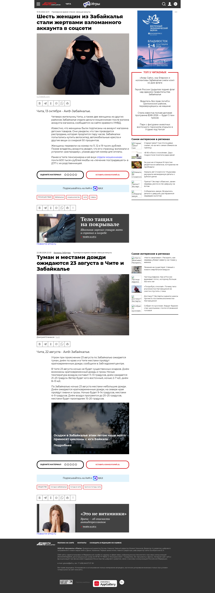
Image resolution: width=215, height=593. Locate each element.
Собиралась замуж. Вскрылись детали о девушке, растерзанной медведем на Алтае (159, 193)
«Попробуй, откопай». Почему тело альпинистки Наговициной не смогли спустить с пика (160, 288)
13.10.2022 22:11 (43, 12)
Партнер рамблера (83, 582)
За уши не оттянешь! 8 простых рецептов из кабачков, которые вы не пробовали (161, 164)
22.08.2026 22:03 (44, 253)
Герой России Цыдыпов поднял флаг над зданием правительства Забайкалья (155, 92)
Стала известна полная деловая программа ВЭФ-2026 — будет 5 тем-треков (155, 115)
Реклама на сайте (65, 543)
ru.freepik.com (43, 96)
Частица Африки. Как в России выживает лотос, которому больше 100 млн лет (160, 279)
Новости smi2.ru (46, 243)
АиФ (58, 337)
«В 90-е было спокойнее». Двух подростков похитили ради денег (159, 154)
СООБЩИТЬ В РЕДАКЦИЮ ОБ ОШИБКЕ (106, 543)
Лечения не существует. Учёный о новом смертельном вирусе (159, 268)
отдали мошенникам (109, 157)
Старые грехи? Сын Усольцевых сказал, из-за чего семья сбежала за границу (160, 145)
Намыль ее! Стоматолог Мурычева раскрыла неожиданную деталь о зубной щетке (160, 174)
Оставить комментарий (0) (108, 175)
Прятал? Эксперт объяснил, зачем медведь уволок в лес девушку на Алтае (159, 183)
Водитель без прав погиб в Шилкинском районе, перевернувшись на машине (155, 103)
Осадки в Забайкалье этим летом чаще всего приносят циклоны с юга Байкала (90, 437)
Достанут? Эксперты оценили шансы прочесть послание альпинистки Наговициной (161, 298)
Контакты (81, 543)
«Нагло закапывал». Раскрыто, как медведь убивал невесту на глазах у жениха (160, 259)
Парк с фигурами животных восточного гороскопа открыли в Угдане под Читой (155, 127)
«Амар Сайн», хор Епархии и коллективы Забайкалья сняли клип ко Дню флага (155, 80)
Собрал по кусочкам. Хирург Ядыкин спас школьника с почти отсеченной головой (161, 308)
